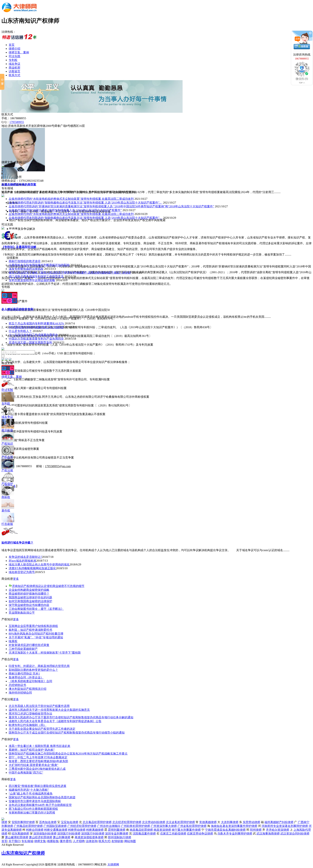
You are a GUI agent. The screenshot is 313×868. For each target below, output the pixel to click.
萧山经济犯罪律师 (40, 837)
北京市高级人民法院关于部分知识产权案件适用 (39, 706)
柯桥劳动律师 (76, 829)
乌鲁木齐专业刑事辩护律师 (234, 833)
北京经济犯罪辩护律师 (126, 822)
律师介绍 (14, 48)
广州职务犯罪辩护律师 (135, 825)
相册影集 (53, 841)
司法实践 (14, 56)
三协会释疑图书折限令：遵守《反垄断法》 (36, 608)
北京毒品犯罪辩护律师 (97, 822)
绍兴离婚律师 (20, 833)
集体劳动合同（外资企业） (26, 677)
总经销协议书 (17, 685)
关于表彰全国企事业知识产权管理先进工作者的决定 (42, 728)
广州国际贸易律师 (55, 825)
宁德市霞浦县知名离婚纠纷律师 (225, 829)
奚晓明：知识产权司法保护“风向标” (32, 749)
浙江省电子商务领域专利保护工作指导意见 (36, 276)
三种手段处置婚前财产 (23, 648)
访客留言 (14, 71)
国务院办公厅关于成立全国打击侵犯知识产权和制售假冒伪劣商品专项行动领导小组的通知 (67, 732)
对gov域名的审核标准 (22, 560)
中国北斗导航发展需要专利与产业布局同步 (36, 338)
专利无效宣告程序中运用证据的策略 (32, 280)
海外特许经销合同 (20, 692)
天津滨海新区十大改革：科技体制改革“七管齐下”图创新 (45, 652)
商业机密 (14, 67)
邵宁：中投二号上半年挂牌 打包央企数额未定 (38, 757)
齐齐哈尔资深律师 (277, 829)
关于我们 (14, 841)
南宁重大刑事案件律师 (186, 829)
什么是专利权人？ (20, 331)
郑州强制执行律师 (119, 837)
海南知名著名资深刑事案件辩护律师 (234, 825)
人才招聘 (78, 841)
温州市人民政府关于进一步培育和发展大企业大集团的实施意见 (49, 709)
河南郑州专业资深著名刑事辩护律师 (285, 825)
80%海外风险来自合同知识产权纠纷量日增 (36, 633)
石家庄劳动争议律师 (200, 833)
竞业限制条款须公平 (22, 612)
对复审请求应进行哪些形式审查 (29, 645)
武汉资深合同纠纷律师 (294, 833)
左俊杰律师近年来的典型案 (18, 184)
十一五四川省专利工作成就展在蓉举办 (33, 334)
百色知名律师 (48, 822)
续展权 (13, 641)
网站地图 (130, 841)
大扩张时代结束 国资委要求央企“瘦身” (33, 764)
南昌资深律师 (162, 829)
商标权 (5, 497)
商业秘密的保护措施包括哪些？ (29, 593)
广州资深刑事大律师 (164, 825)
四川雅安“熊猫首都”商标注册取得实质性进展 (37, 785)
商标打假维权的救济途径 (25, 261)
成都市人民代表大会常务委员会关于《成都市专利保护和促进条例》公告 (55, 721)
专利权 (13, 60)
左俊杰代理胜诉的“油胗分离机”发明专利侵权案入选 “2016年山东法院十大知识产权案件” (65, 210)
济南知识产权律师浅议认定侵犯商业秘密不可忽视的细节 (48, 586)
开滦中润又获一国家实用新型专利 (30, 342)
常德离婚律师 (208, 822)
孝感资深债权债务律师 (89, 837)
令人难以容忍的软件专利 (17, 309)
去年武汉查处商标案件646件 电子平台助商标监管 (40, 804)
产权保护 (7, 483)
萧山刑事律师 (61, 837)
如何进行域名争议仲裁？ (17, 542)
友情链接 (117, 841)
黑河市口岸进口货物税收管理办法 (30, 713)
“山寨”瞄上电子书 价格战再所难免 (31, 793)
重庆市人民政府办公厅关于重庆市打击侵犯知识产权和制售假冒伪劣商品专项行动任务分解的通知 (71, 717)
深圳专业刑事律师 (116, 833)
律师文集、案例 (19, 52)
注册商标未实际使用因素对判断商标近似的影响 (39, 265)
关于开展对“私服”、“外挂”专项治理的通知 (36, 637)
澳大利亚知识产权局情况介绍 (27, 688)
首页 (11, 44)
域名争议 (14, 63)
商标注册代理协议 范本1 (24, 673)
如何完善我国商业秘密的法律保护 (30, 601)
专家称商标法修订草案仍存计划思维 (32, 812)
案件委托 (66, 841)
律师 (4, 822)
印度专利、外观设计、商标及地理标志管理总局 (39, 666)
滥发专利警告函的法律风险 (26, 268)
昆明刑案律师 (116, 829)
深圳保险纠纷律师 (45, 833)
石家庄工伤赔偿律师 (173, 833)
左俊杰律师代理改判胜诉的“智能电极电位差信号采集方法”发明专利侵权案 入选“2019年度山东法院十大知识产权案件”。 (85, 202)
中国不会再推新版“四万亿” (26, 772)
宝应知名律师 (69, 822)
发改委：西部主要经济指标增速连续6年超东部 (38, 761)
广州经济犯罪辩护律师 (81, 825)
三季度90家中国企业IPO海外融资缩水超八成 (37, 768)
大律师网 (113, 864)
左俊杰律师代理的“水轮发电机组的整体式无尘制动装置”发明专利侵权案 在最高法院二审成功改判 (71, 198)
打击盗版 (7, 523)
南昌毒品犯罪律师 (141, 829)
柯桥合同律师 (34, 829)
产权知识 (7, 443)
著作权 (5, 510)
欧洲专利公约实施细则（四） (27, 724)
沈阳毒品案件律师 (144, 833)
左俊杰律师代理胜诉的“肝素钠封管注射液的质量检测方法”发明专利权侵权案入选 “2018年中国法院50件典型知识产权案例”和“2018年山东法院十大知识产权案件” (111, 206)
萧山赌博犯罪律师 (16, 837)
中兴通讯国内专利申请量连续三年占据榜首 (36, 327)
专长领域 (27, 841)
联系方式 (14, 75)
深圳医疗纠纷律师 (68, 833)
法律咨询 (91, 841)
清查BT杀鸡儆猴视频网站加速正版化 (32, 568)
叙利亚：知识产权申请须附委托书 (30, 629)
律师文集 (40, 841)
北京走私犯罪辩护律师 (180, 822)
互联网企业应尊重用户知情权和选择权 (33, 626)
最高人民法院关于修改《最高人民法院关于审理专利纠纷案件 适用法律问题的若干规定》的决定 (70, 272)
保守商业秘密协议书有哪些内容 (29, 605)
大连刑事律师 (229, 822)
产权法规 (7, 470)
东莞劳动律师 (251, 822)
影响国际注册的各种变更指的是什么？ (33, 669)
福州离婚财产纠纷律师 (278, 822)
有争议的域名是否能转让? (25, 556)
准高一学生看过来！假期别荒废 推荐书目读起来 (39, 745)
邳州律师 (256, 829)
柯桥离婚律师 (95, 829)
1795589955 (16, 122)
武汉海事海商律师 (268, 833)
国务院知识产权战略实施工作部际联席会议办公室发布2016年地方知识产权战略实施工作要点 (68, 753)
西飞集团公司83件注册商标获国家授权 (33, 808)
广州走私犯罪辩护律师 (192, 825)
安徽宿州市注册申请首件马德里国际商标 (35, 801)
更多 (16, 578)
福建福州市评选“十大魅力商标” (29, 789)
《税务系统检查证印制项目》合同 (30, 681)
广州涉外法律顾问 (108, 825)
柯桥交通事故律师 (55, 829)
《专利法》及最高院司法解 (18, 246)
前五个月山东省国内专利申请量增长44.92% (36, 323)
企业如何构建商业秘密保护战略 (29, 589)
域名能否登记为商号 (22, 572)
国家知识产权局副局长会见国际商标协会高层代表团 (42, 797)
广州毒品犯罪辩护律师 (28, 825)
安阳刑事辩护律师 (23, 822)
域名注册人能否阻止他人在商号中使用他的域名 (39, 564)
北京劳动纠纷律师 (153, 822)
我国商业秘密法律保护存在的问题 (30, 597)
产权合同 (7, 457)
